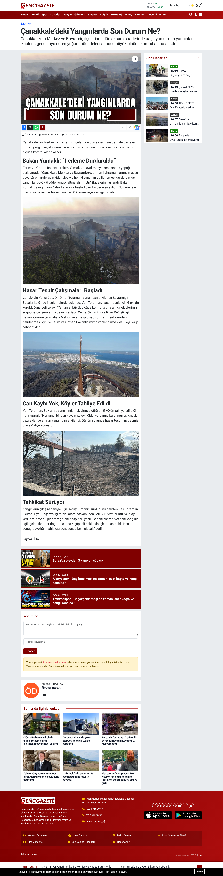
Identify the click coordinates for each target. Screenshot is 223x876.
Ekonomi (140, 14)
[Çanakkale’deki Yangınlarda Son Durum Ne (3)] (81, 463)
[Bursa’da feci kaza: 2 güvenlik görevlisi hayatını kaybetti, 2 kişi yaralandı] (120, 724)
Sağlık (104, 14)
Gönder (30, 651)
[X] (161, 805)
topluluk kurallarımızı (55, 662)
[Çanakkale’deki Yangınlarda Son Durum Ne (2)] (81, 364)
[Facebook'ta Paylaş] (24, 127)
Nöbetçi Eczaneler (37, 835)
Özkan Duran (31, 134)
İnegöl (35, 14)
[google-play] (188, 815)
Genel (174, 98)
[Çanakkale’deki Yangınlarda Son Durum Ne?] (81, 88)
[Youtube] (179, 805)
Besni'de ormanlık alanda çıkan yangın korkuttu (183, 122)
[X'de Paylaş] (30, 127)
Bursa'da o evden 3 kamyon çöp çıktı (148, 866)
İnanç (128, 14)
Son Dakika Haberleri (83, 841)
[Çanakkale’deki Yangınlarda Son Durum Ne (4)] (81, 241)
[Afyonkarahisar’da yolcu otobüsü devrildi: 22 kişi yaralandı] (81, 724)
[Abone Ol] (137, 127)
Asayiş (67, 14)
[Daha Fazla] (42, 127)
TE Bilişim (196, 855)
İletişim (25, 854)
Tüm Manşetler (35, 841)
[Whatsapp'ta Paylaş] (36, 127)
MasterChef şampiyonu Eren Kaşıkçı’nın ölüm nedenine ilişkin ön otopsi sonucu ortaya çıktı (119, 778)
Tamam (199, 871)
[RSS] (191, 805)
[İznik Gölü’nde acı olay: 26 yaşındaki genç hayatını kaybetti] (81, 760)
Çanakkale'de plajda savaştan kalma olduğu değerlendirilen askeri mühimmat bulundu (183, 89)
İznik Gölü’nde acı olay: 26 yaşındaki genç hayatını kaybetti (78, 776)
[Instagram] (173, 805)
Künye (34, 854)
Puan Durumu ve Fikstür (174, 835)
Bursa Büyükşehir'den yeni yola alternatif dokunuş (184, 73)
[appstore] (158, 815)
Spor (44, 14)
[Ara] (191, 14)
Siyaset (92, 14)
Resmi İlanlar (157, 14)
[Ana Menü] (200, 14)
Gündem (79, 14)
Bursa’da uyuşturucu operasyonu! (184, 137)
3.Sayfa (26, 23)
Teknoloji (116, 14)
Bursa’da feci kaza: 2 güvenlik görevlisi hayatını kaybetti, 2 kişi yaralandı (119, 740)
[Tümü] (198, 57)
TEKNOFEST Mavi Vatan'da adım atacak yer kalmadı (182, 106)
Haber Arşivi (123, 841)
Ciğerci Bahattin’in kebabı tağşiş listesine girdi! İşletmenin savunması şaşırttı (40, 740)
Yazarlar (55, 14)
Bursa (24, 14)
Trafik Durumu (124, 835)
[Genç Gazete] (38, 5)
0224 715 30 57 (95, 808)
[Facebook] (155, 805)
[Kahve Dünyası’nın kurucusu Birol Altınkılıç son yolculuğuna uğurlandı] (41, 760)
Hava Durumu (80, 835)
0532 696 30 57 (94, 815)
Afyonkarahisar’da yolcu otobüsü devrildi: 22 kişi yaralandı (77, 740)
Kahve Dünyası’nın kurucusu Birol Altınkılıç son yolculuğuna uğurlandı (41, 776)
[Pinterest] (167, 805)
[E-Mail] (44, 695)
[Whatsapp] (185, 805)
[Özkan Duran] (31, 690)
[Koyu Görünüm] (195, 14)
